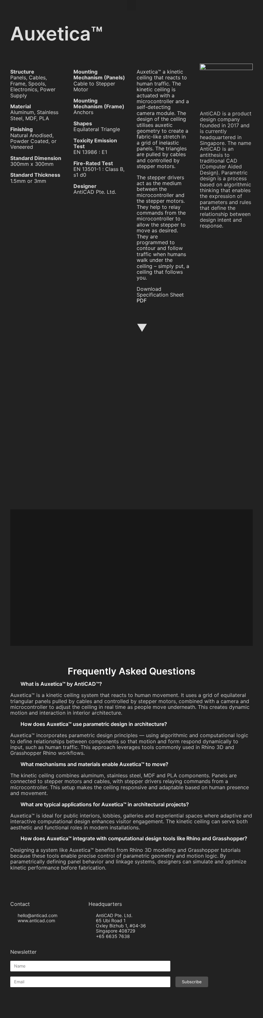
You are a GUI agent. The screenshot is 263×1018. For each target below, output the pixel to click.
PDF (142, 300)
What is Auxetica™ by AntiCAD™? (61, 684)
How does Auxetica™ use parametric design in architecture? (94, 724)
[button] (131, 5)
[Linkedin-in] (33, 932)
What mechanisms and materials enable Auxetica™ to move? (94, 764)
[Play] (131, 434)
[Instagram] (22, 932)
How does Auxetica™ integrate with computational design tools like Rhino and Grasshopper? (134, 838)
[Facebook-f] (11, 932)
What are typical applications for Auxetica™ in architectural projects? (105, 804)
